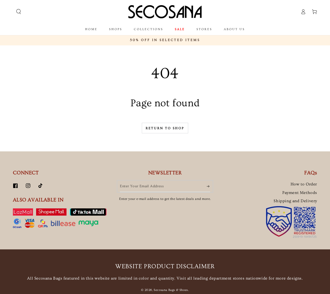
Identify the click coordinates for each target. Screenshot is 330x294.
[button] (18, 11)
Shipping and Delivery (295, 201)
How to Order (304, 184)
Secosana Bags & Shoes (171, 290)
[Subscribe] (208, 186)
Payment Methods (299, 192)
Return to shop (165, 128)
